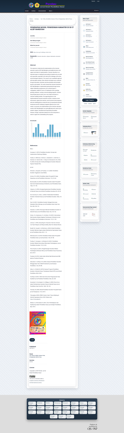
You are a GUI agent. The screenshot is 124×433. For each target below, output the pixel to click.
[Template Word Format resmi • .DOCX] (85, 117)
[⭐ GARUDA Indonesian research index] (93, 150)
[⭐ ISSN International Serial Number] (85, 160)
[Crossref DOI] (85, 194)
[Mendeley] (85, 189)
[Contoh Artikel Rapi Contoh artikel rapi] (93, 117)
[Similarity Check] (93, 174)
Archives (33, 10)
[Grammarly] (85, 198)
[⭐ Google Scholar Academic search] (85, 150)
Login (98, 1)
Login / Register (90, 100)
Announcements (42, 10)
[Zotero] (93, 189)
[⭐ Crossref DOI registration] (93, 160)
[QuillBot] (93, 198)
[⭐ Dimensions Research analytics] (93, 155)
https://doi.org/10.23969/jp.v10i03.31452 (42, 52)
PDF (33, 339)
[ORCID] (93, 194)
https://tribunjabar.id (35, 299)
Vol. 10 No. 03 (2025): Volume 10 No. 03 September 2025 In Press (56, 19)
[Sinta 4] (93, 132)
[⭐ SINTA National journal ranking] (85, 155)
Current (26, 10)
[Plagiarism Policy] (85, 132)
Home (31, 19)
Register (93, 1)
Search (97, 10)
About (50, 10)
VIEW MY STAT (85, 215)
